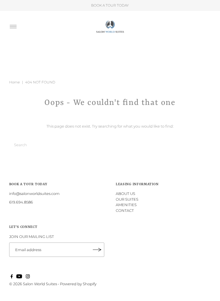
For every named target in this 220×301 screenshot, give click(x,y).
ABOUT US (125, 193)
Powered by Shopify (78, 284)
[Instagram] (28, 277)
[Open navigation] (13, 26)
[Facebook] (12, 277)
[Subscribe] (97, 250)
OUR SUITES (127, 199)
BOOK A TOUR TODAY (110, 5)
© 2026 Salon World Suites (33, 284)
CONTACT (125, 210)
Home (14, 82)
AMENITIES (126, 204)
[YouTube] (19, 277)
